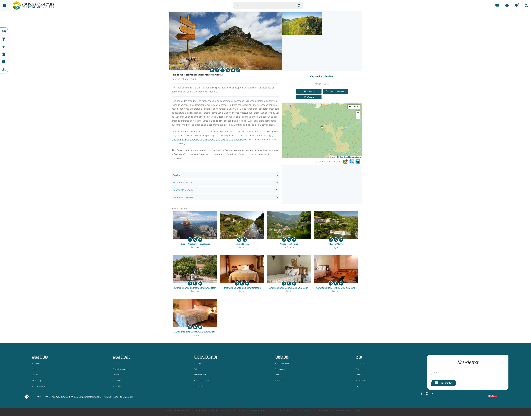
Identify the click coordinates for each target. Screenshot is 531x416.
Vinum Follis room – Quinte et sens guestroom (195, 331)
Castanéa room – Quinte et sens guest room (242, 287)
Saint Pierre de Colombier (344, 410)
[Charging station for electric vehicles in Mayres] (195, 269)
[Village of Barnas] (242, 225)
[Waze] (358, 161)
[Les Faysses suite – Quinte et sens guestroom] (289, 269)
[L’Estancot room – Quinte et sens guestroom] (336, 269)
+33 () (61, 396)
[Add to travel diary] (212, 70)
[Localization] (233, 70)
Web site (310, 97)
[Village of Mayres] (336, 225)
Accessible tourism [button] (183, 190)
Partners (282, 356)
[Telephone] (222, 70)
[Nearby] (4, 69)
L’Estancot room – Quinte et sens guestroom (336, 287)
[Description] (217, 70)
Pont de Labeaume (305, 410)
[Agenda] (4, 62)
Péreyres (294, 410)
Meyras (269, 410)
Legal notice (128, 396)
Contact (311, 91)
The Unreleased (205, 356)
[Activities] (4, 46)
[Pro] (526, 5)
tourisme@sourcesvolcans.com (87, 396)
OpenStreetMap (346, 157)
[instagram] (427, 393)
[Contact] (497, 5)
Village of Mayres (335, 244)
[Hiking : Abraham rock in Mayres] (195, 225)
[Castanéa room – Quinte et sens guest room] (242, 269)
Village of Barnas (242, 244)
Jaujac (234, 410)
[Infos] (507, 5)
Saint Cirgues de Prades (327, 410)
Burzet (217, 410)
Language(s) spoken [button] (183, 197)
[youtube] (432, 393)
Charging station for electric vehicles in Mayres (195, 287)
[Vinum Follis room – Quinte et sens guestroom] (195, 313)
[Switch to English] (492, 396)
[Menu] (5, 5)
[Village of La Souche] (289, 225)
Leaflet (334, 157)
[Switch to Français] (489, 396)
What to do (40, 356)
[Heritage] (4, 54)
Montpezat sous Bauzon (282, 410)
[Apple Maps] (351, 161)
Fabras (228, 410)
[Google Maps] (345, 161)
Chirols (223, 410)
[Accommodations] (4, 31)
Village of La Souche (289, 244)
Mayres (263, 410)
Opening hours (112, 396)
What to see (121, 356)
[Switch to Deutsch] (495, 396)
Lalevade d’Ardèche (244, 410)
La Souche (256, 410)
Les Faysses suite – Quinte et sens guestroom (289, 287)
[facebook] (422, 393)
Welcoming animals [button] (183, 182)
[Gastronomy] (4, 39)
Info (359, 356)
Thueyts (357, 410)
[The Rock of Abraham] (225, 13)
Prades (315, 410)
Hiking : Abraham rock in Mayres (195, 244)
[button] (322, 128)
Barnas (211, 410)
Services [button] (177, 175)
